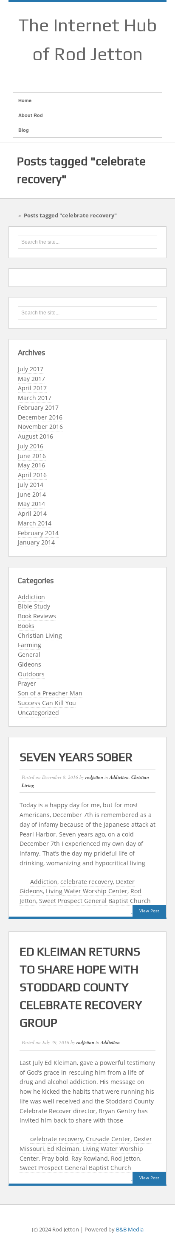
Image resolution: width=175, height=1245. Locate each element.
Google (87, 74)
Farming (29, 645)
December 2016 (40, 417)
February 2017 (38, 407)
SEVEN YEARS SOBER (76, 757)
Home (24, 100)
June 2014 (32, 494)
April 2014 (32, 513)
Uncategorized (38, 713)
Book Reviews (37, 616)
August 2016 (35, 436)
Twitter (109, 74)
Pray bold (55, 1158)
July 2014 (30, 485)
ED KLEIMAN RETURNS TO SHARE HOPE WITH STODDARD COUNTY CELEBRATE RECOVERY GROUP (81, 987)
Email (65, 74)
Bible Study (34, 606)
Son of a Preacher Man (50, 693)
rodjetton (94, 777)
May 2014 (31, 504)
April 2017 (32, 388)
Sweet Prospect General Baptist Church (95, 901)
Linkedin (98, 74)
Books (26, 626)
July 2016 (30, 446)
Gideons (29, 664)
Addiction (31, 597)
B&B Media (130, 1229)
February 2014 (38, 533)
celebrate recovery (86, 882)
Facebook (76, 74)
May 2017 (31, 379)
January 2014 (36, 542)
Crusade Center (108, 1139)
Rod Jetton (125, 1158)
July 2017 (30, 369)
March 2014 (34, 523)
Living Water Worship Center (86, 891)
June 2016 (32, 456)
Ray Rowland (89, 1158)
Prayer (27, 683)
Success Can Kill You (47, 703)
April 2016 (32, 475)
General (29, 654)
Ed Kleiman (63, 1149)
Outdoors (31, 674)
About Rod (30, 115)
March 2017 (34, 398)
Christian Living (40, 635)
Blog (23, 130)
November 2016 (40, 426)
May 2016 (31, 465)
